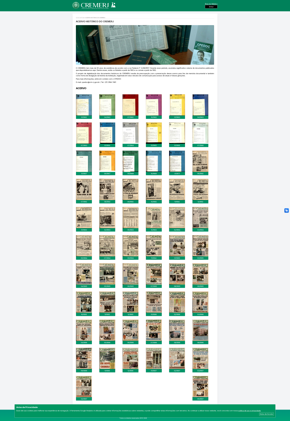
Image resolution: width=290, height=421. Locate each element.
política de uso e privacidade (249, 411)
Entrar (211, 7)
